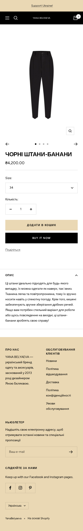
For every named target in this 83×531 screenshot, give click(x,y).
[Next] (76, 144)
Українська (14, 505)
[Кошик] (75, 18)
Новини (51, 361)
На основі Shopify (39, 518)
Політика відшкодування (57, 371)
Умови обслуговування (57, 406)
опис (9, 275)
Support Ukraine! (42, 5)
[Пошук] (16, 18)
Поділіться (12, 250)
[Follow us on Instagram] (20, 488)
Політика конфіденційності (58, 392)
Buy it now (41, 238)
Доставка (52, 382)
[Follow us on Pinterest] (30, 488)
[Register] (71, 451)
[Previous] (7, 144)
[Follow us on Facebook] (10, 488)
